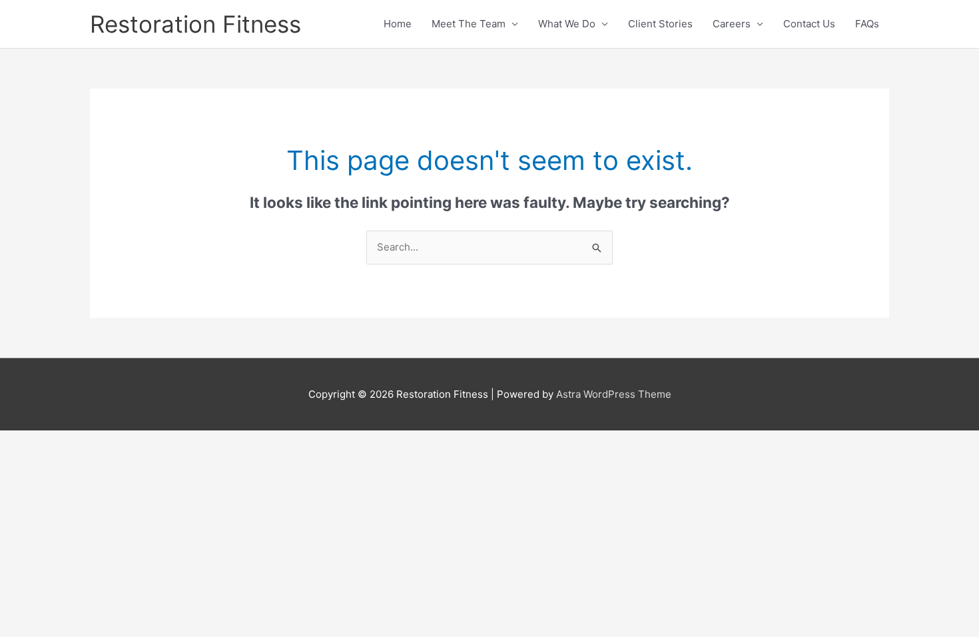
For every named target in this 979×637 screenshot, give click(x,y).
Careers (732, 23)
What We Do (566, 23)
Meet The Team (468, 23)
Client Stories (660, 23)
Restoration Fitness (195, 24)
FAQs (867, 23)
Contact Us (809, 23)
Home (398, 23)
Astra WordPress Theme (613, 394)
